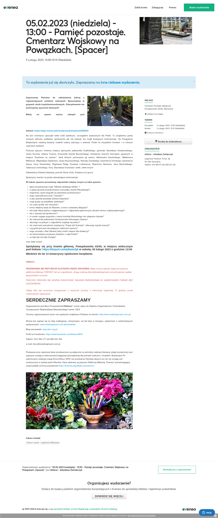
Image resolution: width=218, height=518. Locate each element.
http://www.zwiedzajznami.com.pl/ (115, 314)
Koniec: (148, 128)
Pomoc (172, 7)
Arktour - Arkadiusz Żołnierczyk (159, 154)
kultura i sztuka (33, 442)
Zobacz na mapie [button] (155, 114)
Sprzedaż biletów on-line (65, 509)
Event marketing (109, 509)
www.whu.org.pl (50, 329)
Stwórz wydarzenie (199, 7)
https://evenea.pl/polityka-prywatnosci (76, 366)
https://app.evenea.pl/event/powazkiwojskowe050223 (61, 131)
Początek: (149, 125)
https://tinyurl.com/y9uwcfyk (60, 249)
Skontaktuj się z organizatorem (177, 469)
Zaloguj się (157, 7)
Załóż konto (141, 7)
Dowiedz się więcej (109, 496)
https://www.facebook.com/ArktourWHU (64, 334)
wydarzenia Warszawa (50, 442)
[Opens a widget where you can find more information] (207, 513)
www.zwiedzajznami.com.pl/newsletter (58, 324)
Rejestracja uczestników (89, 509)
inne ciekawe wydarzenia (120, 82)
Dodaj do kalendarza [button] (155, 133)
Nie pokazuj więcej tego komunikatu (141, 515)
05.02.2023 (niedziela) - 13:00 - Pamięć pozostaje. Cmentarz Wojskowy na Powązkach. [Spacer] (75, 36)
